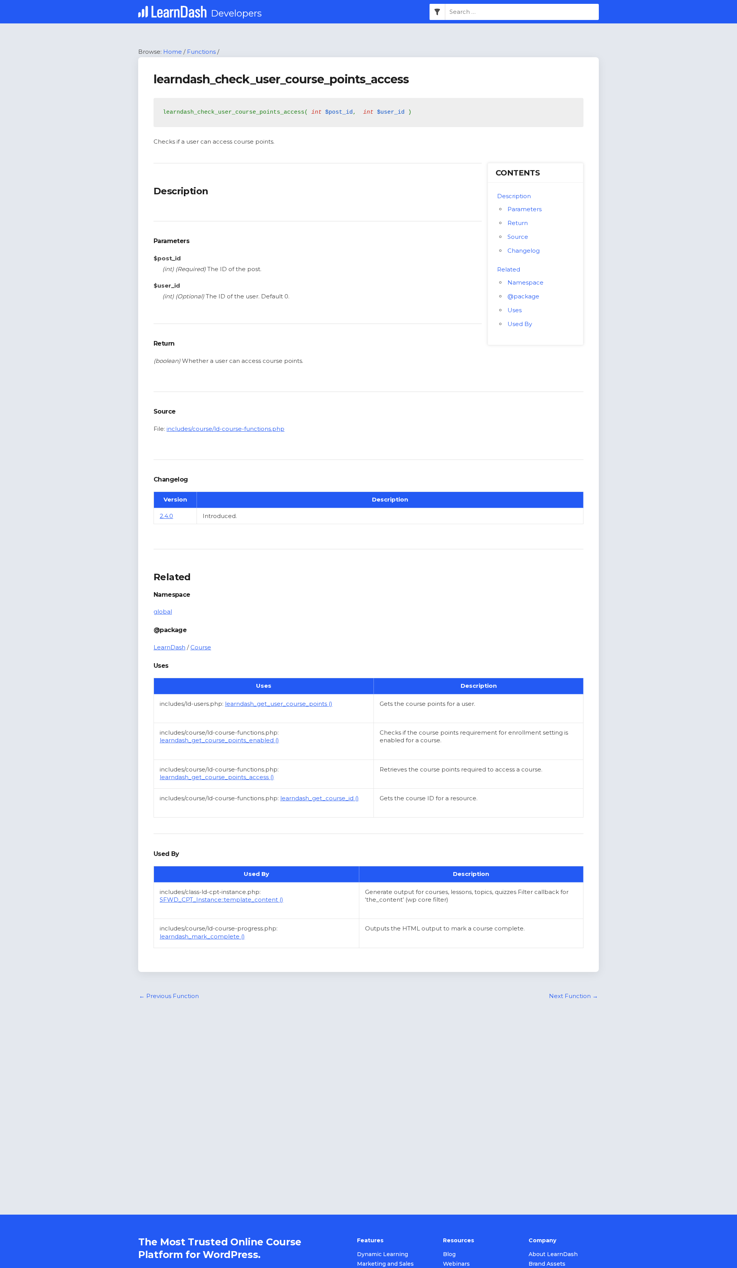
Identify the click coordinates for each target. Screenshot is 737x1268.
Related (508, 269)
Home (172, 51)
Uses (514, 310)
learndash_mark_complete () (202, 936)
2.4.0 (166, 516)
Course (200, 647)
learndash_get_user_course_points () (278, 703)
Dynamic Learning (382, 1254)
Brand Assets (547, 1263)
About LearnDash (553, 1254)
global (163, 611)
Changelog (523, 250)
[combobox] (522, 12)
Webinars (456, 1263)
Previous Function (169, 996)
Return (517, 223)
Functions (201, 51)
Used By (519, 324)
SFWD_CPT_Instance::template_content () (221, 899)
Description (514, 196)
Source (517, 236)
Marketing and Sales (385, 1263)
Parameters (524, 209)
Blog (449, 1254)
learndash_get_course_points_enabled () (219, 740)
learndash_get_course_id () (319, 798)
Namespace (525, 282)
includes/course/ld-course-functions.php (225, 428)
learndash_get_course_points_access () (217, 777)
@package (523, 296)
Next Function (573, 996)
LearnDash (169, 647)
